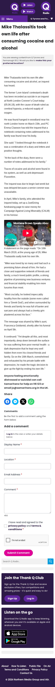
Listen (29, 5)
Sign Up (12, 598)
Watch (30, 11)
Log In (30, 598)
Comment (11, 489)
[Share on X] (23, 401)
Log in (9, 434)
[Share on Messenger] (15, 401)
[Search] (51, 561)
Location (10, 459)
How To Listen (18, 666)
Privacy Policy (40, 669)
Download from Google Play (15, 640)
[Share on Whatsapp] (31, 401)
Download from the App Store (15, 633)
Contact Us (26, 673)
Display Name (13, 444)
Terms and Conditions (17, 669)
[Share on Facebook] (7, 401)
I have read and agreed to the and (25, 526)
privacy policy (17, 525)
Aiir (47, 679)
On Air (47, 666)
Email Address (13, 474)
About (5, 666)
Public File (35, 666)
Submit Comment (18, 553)
